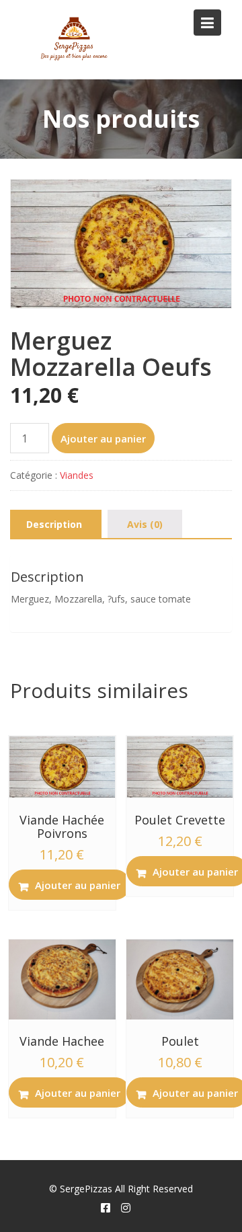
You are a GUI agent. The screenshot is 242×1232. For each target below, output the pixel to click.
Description (54, 524)
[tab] (54, 524)
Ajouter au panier (103, 438)
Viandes (76, 475)
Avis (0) (145, 524)
